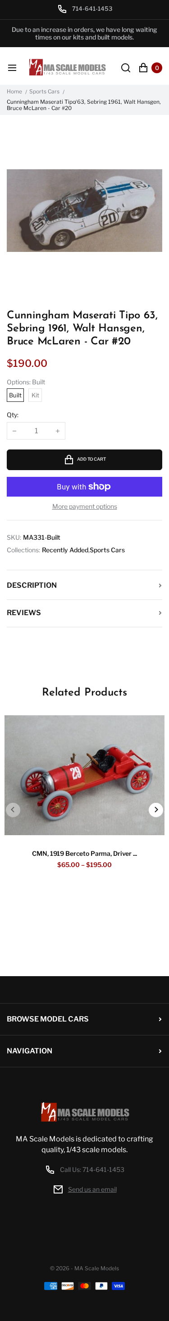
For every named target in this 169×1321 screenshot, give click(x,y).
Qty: (12, 414)
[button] (156, 810)
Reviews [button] (24, 612)
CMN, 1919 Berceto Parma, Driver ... (84, 853)
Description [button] (32, 585)
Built (15, 395)
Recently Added (65, 550)
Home (14, 91)
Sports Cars (44, 91)
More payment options (84, 506)
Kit (35, 395)
